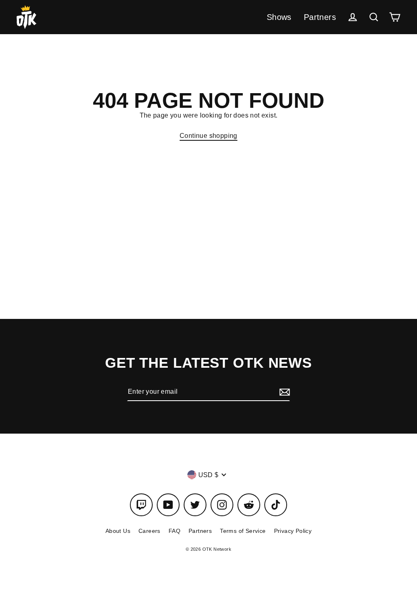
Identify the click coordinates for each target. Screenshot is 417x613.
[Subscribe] (283, 391)
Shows (279, 17)
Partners (320, 17)
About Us (117, 531)
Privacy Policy (293, 531)
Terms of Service (243, 531)
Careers (149, 531)
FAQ (174, 531)
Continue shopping (208, 135)
